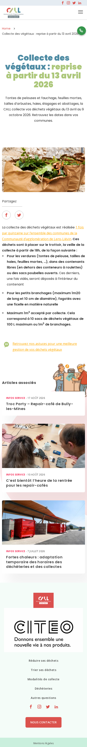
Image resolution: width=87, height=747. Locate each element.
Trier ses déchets (43, 670)
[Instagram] (68, 2)
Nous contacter (43, 722)
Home (6, 28)
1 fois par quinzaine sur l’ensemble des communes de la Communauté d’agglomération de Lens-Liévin (43, 233)
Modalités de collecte (43, 679)
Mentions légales (43, 743)
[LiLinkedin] (79, 2)
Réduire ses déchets (43, 660)
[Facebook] (62, 2)
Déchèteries (43, 688)
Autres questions (43, 698)
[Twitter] (74, 2)
